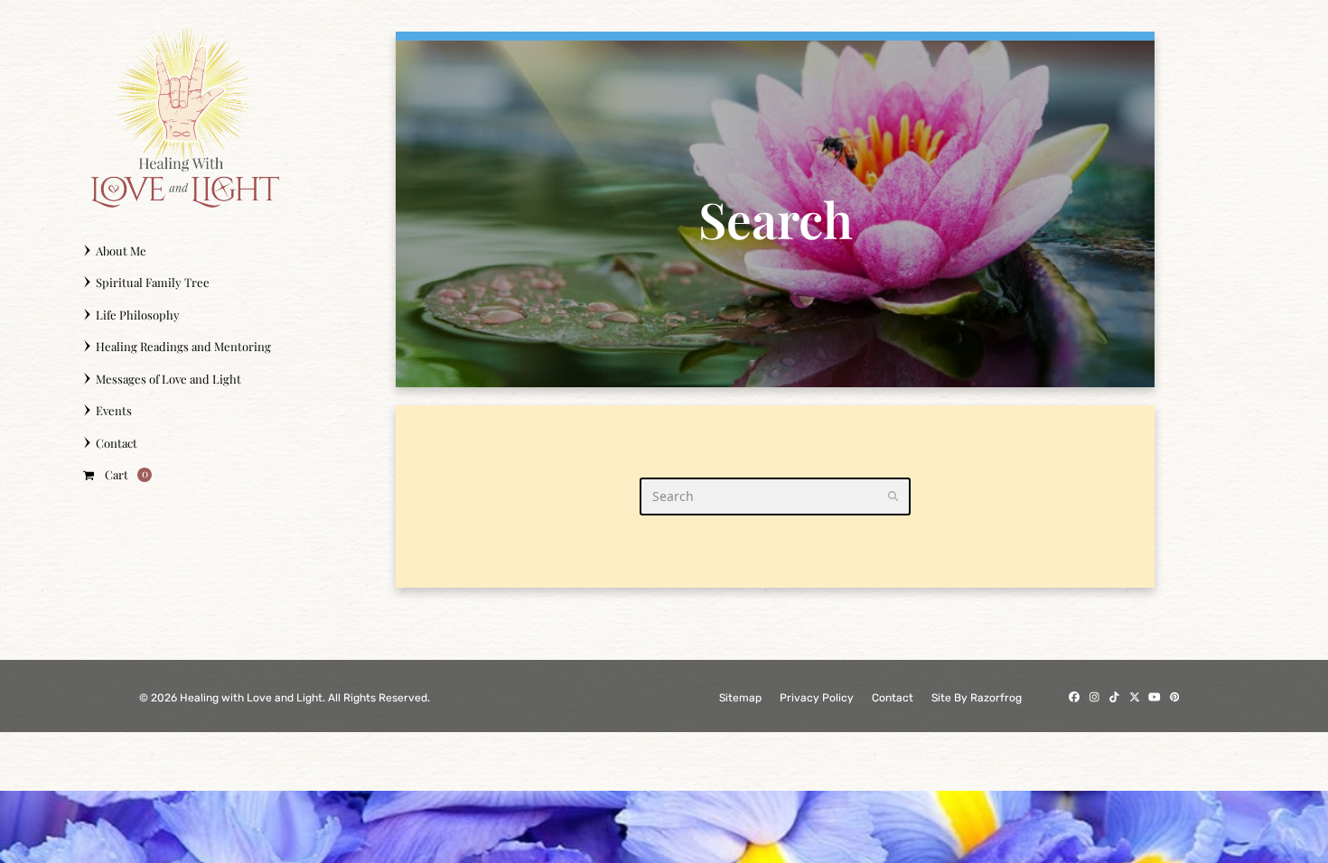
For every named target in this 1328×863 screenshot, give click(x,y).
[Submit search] (893, 496)
